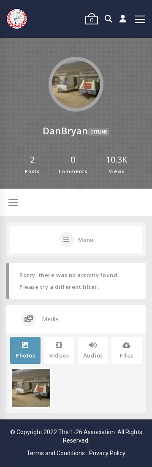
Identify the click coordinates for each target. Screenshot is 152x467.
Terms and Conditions (56, 453)
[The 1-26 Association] (16, 19)
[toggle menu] (13, 203)
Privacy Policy (107, 453)
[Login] (123, 19)
